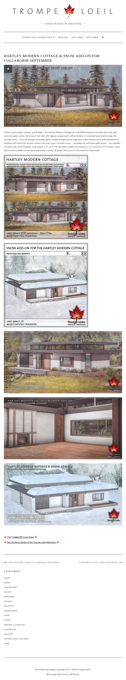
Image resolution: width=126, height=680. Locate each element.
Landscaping (11, 611)
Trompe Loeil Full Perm (16, 639)
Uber (6, 644)
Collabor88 (10, 587)
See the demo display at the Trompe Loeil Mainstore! (31, 542)
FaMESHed (9, 597)
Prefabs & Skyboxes (14, 625)
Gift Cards (77, 37)
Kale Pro (61, 674)
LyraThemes (73, 674)
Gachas (8, 601)
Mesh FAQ (63, 37)
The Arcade (10, 629)
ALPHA (7, 583)
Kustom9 (9, 606)
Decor (7, 592)
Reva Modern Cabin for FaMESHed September (34, 562)
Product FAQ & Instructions (37, 37)
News (7, 615)
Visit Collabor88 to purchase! (20, 537)
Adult (7, 578)
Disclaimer (92, 37)
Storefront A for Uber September (98, 562)
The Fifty (8, 634)
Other (7, 620)
